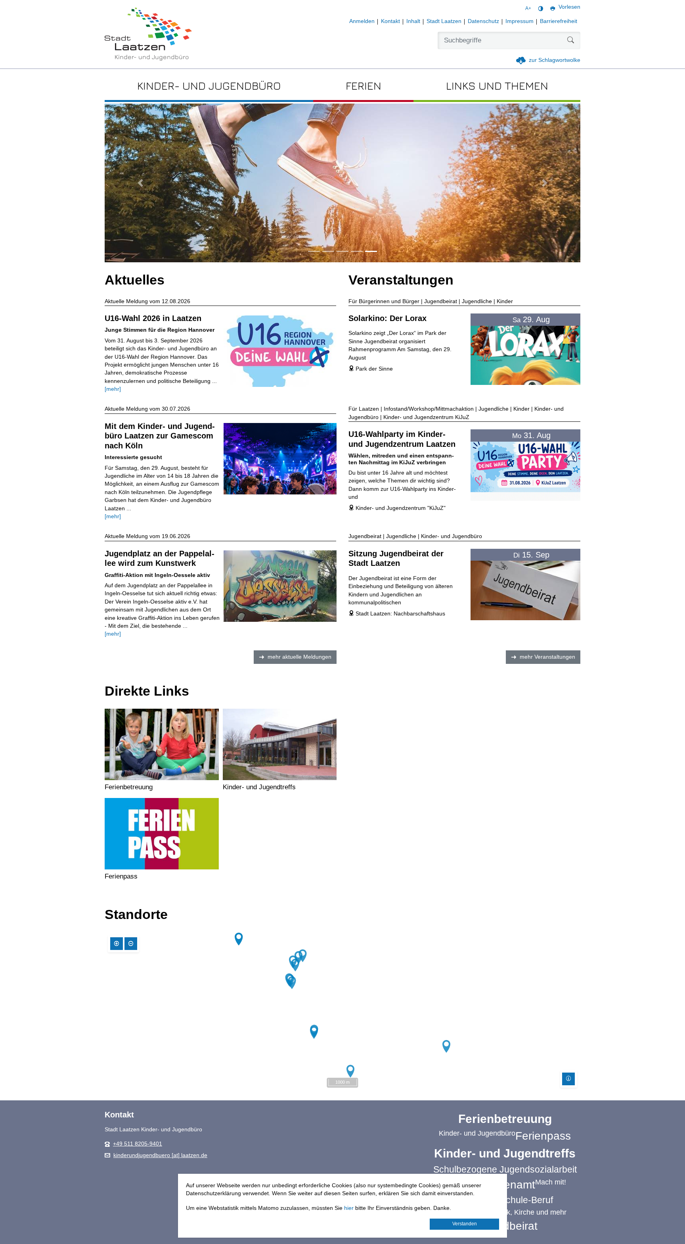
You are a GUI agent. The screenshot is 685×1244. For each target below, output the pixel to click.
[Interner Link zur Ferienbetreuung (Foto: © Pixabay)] (162, 745)
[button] (140, 183)
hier (349, 1208)
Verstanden (464, 1224)
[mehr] (113, 389)
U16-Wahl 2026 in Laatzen (153, 318)
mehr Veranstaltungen (547, 657)
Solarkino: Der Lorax (387, 318)
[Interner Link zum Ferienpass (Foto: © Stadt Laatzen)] (162, 834)
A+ (528, 8)
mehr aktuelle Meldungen (299, 657)
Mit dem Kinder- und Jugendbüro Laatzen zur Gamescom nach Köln (160, 436)
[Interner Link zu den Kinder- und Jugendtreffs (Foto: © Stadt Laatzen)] (280, 745)
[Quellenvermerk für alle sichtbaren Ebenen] (568, 1079)
